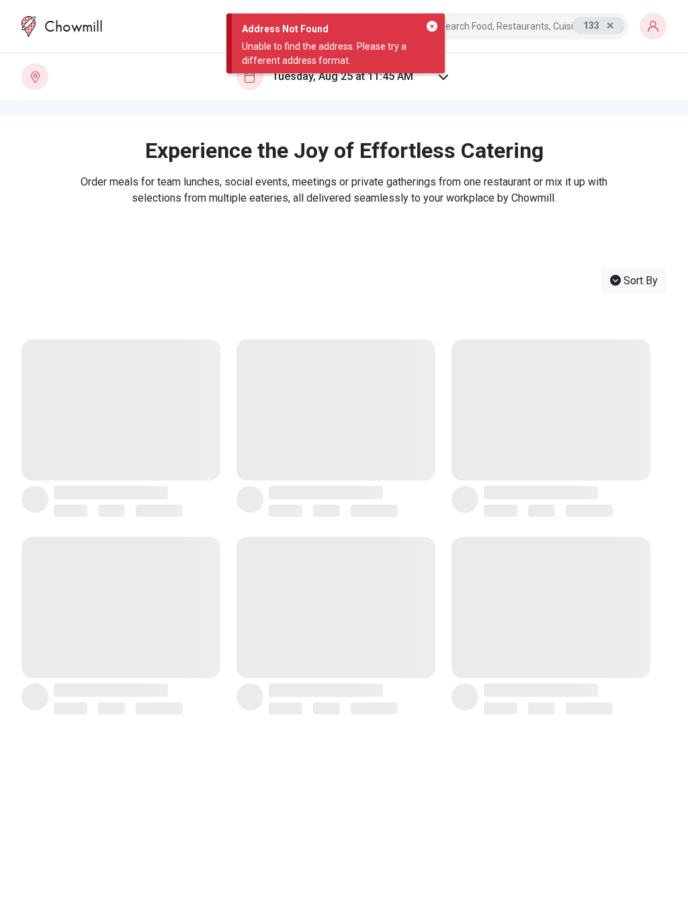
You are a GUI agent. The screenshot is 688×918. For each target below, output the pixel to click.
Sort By (639, 280)
